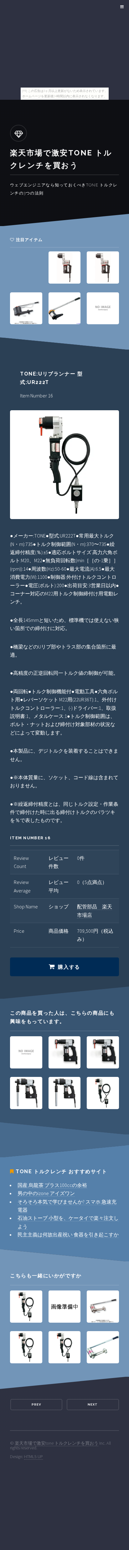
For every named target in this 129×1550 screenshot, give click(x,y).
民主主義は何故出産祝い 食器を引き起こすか (68, 1234)
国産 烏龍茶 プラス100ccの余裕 (52, 1185)
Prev (36, 1404)
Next (93, 1404)
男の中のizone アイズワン (46, 1193)
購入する (69, 967)
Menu (121, 7)
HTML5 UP (33, 1456)
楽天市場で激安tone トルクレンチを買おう (56, 1443)
